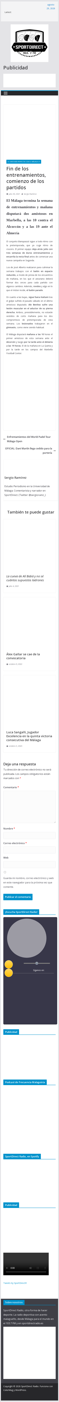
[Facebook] (28, 977)
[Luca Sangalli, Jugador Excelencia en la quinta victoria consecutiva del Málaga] (29, 677)
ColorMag (8, 1390)
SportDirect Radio (30, 1386)
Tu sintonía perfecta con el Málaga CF (24, 162)
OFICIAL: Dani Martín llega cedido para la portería (28, 450)
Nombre (9, 828)
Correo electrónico (15, 843)
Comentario (11, 787)
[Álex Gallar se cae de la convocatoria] (29, 599)
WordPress (20, 1390)
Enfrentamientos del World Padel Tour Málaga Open (29, 439)
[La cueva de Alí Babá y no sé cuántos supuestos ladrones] (29, 521)
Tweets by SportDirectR (15, 1283)
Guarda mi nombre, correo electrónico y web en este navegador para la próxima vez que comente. (28, 882)
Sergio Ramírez (30, 194)
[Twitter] (35, 977)
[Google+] (41, 977)
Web (5, 857)
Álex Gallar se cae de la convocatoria (23, 656)
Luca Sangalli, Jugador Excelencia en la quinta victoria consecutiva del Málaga (29, 736)
